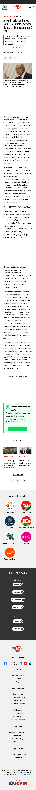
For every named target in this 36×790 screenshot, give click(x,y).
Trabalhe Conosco (18, 720)
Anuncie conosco (18, 742)
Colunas (18, 678)
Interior (18, 629)
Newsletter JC (18, 735)
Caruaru (18, 592)
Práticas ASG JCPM (18, 697)
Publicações (18, 710)
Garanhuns (18, 600)
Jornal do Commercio (18, 754)
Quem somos (18, 694)
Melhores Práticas (18, 704)
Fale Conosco (18, 716)
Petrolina (18, 607)
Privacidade (18, 700)
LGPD (18, 707)
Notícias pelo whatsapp (18, 732)
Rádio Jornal (18, 757)
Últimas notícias (18, 675)
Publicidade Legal (18, 738)
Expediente (18, 713)
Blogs (18, 681)
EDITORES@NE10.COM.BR (22, 775)
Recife (18, 584)
